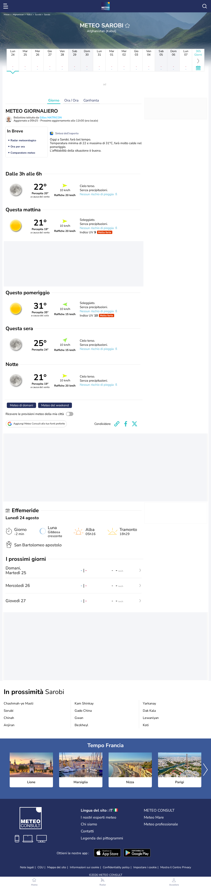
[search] (204, 6)
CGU (40, 867)
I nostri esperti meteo (98, 817)
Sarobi (47, 14)
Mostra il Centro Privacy (175, 867)
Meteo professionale (161, 824)
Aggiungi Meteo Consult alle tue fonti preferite (39, 423)
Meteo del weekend (55, 405)
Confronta (91, 100)
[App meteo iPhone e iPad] (107, 853)
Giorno (53, 100)
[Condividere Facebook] (125, 423)
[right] (205, 770)
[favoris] (127, 25)
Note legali (27, 867)
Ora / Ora (71, 100)
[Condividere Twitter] (134, 423)
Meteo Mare (154, 817)
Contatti (87, 831)
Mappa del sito (56, 867)
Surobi (38, 14)
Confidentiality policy (116, 867)
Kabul (29, 14)
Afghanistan (18, 14)
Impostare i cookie (145, 867)
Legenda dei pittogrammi (102, 838)
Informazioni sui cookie (84, 867)
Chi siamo (89, 824)
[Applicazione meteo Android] (137, 853)
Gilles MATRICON (51, 117)
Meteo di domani (21, 405)
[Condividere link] (117, 423)
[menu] (6, 6)
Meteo (7, 14)
